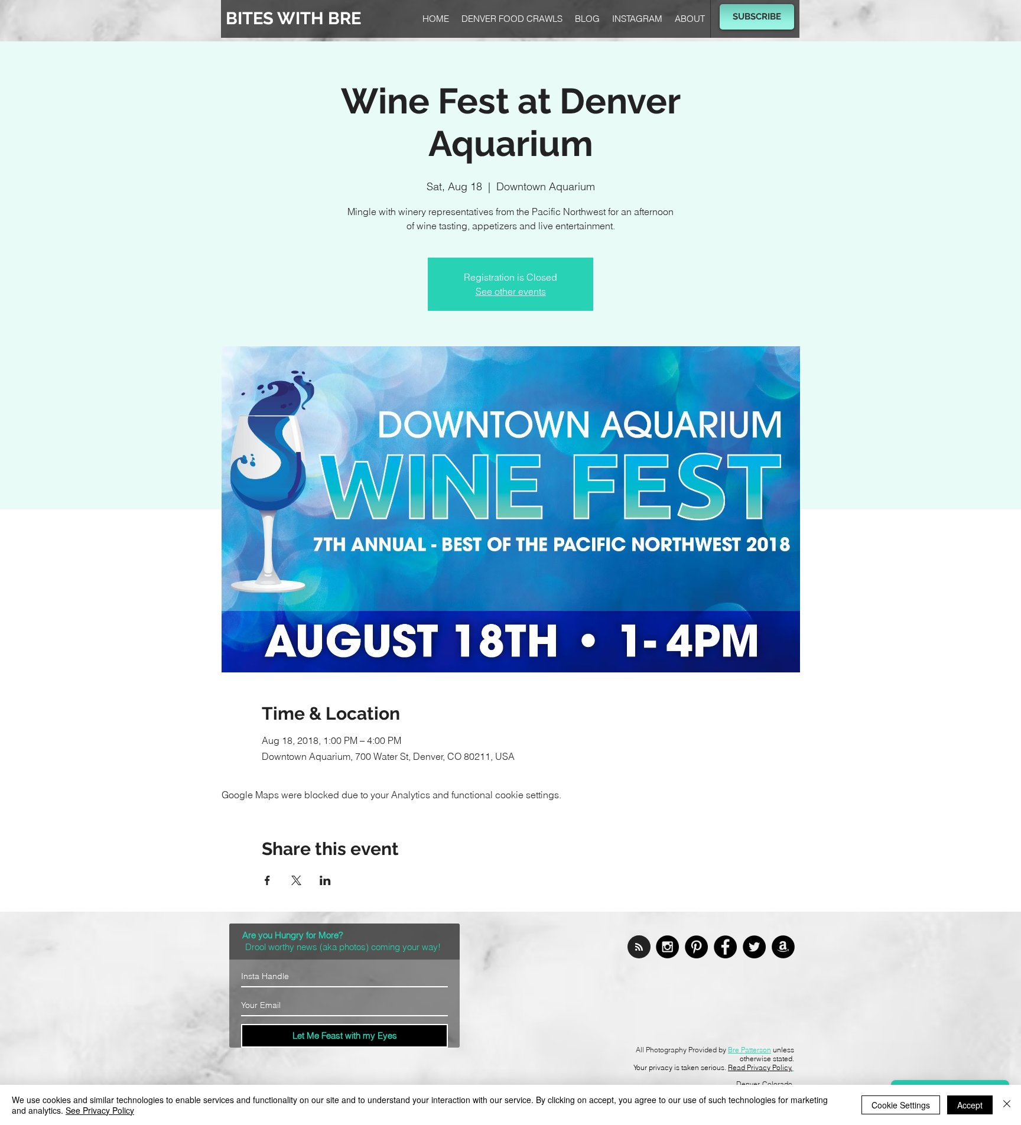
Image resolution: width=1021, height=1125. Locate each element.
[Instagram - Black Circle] (667, 946)
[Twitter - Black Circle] (754, 946)
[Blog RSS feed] (639, 947)
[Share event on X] (296, 880)
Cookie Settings (901, 1105)
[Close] (1007, 1105)
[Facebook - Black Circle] (725, 946)
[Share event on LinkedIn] (325, 880)
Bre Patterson (749, 1049)
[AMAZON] (783, 946)
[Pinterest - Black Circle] (696, 946)
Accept (970, 1105)
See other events (511, 291)
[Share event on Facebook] (267, 880)
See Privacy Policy (100, 1110)
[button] (757, 17)
